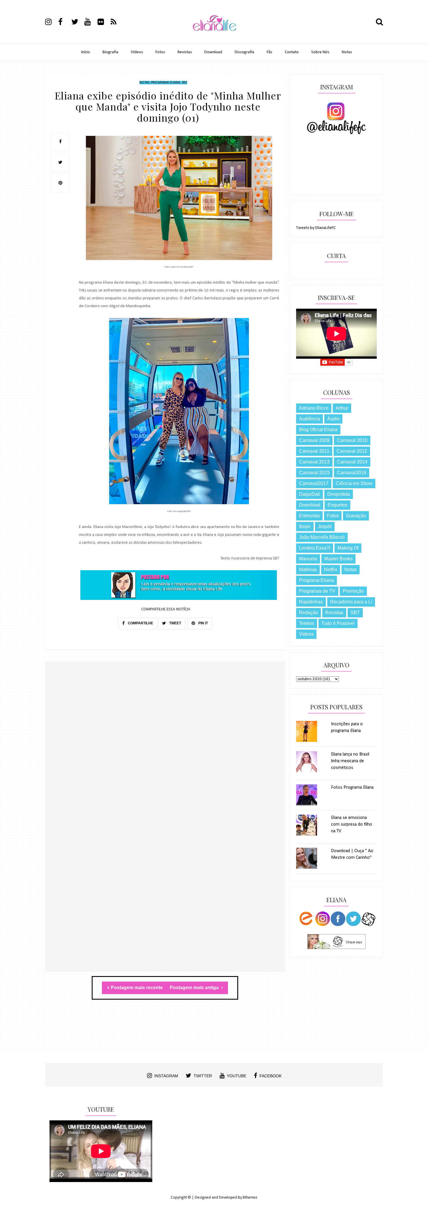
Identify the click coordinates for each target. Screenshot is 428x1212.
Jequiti (325, 526)
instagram (166, 1076)
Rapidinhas (311, 601)
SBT (184, 82)
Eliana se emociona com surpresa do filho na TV (351, 824)
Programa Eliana (165, 82)
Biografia (110, 52)
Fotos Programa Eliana (352, 787)
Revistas (185, 52)
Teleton (306, 623)
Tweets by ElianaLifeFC (316, 228)
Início (85, 52)
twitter (203, 1076)
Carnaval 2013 (314, 461)
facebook (270, 1076)
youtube (236, 1076)
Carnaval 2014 (352, 461)
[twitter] (77, 22)
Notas (347, 52)
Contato (292, 52)
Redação (308, 612)
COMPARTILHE (140, 623)
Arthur (342, 408)
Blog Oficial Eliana (318, 429)
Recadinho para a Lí (351, 601)
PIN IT (202, 623)
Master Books (338, 558)
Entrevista (309, 515)
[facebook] (64, 22)
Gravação (356, 515)
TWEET (174, 623)
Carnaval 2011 (314, 451)
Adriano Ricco (313, 408)
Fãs (269, 52)
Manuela (308, 558)
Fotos (160, 52)
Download (213, 52)
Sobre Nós (320, 52)
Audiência (309, 418)
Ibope (305, 526)
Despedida (338, 494)
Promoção (353, 591)
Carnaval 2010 (352, 440)
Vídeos (137, 52)
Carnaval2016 (351, 472)
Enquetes (337, 504)
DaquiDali (309, 494)
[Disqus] (165, 746)
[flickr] (104, 22)
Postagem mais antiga (195, 987)
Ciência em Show (354, 483)
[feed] (117, 22)
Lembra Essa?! (314, 547)
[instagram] (51, 22)
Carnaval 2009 (314, 440)
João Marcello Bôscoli (322, 537)
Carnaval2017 (313, 483)
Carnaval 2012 (352, 451)
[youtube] (90, 22)
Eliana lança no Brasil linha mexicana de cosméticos (350, 761)
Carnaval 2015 (314, 472)
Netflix (330, 569)
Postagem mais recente (137, 987)
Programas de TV (317, 591)
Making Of (347, 547)
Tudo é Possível (338, 623)
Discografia (244, 52)
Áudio (333, 418)
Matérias (308, 569)
